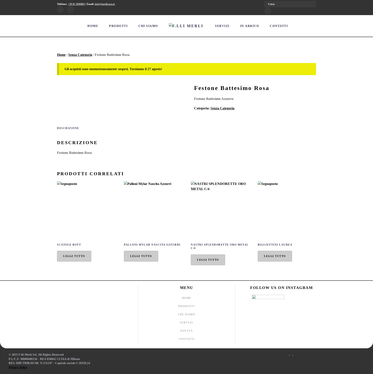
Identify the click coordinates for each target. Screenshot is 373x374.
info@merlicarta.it (105, 4)
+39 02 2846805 (76, 4)
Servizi (222, 26)
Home (92, 26)
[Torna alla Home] (186, 26)
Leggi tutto (74, 256)
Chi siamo (148, 26)
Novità (186, 330)
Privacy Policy (18, 367)
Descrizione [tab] (68, 128)
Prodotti (118, 26)
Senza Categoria (80, 55)
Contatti (279, 26)
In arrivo (249, 26)
